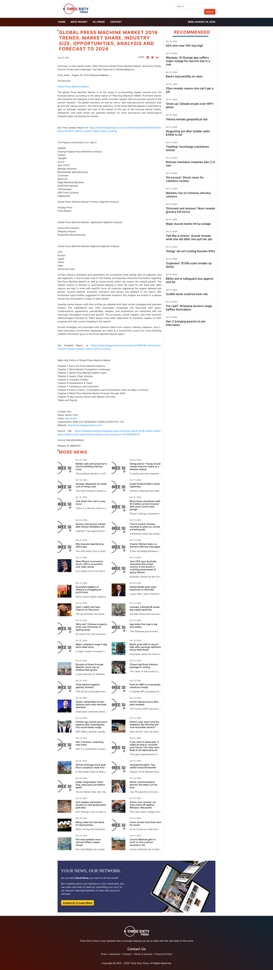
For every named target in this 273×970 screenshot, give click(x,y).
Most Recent (79, 21)
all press (99, 21)
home (61, 21)
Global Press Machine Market (73, 86)
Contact (116, 21)
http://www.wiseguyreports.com (84, 425)
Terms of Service (143, 954)
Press (104, 954)
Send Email (71, 418)
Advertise (114, 954)
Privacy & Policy (163, 954)
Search (210, 11)
